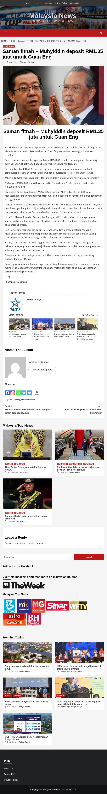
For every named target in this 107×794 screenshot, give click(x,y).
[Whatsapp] (18, 390)
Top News (89, 464)
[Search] (101, 33)
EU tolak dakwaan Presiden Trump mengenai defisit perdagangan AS (28, 409)
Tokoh (11, 46)
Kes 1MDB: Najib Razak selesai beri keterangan (83, 409)
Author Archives (91, 315)
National (26, 329)
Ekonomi (8, 731)
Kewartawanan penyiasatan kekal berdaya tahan (64, 335)
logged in (21, 543)
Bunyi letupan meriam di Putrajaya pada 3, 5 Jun (17, 335)
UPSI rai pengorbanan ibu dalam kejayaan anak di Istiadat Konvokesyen (86, 336)
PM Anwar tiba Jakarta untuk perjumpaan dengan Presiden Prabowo (78, 468)
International (74, 464)
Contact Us (74, 3)
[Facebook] (7, 390)
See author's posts (42, 369)
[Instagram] (12, 390)
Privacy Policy (61, 3)
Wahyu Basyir (27, 62)
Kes (5, 46)
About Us (48, 3)
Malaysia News (52, 15)
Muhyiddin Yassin (28, 399)
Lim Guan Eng (14, 399)
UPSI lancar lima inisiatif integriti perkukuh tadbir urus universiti (41, 336)
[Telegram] (29, 390)
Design (65, 789)
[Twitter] (23, 390)
